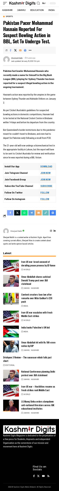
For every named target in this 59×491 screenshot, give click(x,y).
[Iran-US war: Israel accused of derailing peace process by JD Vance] (11, 266)
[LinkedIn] (54, 231)
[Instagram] (51, 231)
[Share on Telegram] (31, 212)
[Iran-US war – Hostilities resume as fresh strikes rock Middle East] (11, 390)
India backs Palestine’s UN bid (35, 327)
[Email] (20, 50)
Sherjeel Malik (17, 58)
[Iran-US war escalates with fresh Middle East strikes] (11, 316)
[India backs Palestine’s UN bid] (11, 331)
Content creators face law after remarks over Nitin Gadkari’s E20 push (36, 298)
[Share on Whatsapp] (24, 212)
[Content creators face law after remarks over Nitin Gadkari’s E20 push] (11, 298)
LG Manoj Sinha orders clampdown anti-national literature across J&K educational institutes (37, 405)
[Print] (25, 50)
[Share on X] (15, 50)
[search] (38, 3)
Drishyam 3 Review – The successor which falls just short (27, 359)
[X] (38, 476)
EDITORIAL (10, 365)
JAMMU (26, 288)
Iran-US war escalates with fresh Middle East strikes (36, 314)
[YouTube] (43, 476)
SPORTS (9, 16)
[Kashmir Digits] (22, 3)
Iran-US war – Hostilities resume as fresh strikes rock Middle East (38, 388)
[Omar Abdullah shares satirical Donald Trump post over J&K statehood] (11, 281)
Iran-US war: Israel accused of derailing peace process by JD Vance (38, 263)
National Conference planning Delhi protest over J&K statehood (38, 373)
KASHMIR (35, 288)
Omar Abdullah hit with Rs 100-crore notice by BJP (38, 344)
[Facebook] (34, 476)
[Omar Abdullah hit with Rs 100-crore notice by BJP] (11, 346)
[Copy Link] (45, 212)
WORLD (26, 269)
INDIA (25, 306)
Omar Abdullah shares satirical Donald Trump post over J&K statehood (36, 280)
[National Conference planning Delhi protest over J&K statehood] (11, 376)
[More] (30, 50)
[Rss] (48, 476)
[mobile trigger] (5, 3)
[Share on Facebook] (10, 50)
